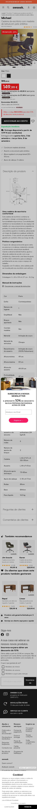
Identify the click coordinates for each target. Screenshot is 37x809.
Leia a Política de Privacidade (10, 800)
